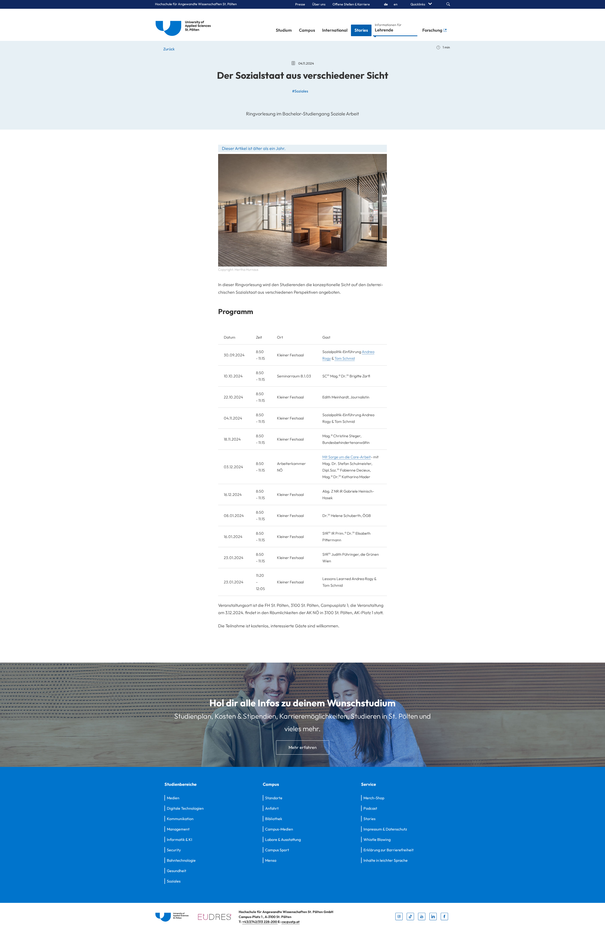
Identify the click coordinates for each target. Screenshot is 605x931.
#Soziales (300, 91)
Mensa (270, 860)
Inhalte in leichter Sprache (385, 860)
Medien (173, 798)
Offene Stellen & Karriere (351, 4)
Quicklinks (418, 4)
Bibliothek (273, 818)
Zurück (169, 49)
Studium (284, 30)
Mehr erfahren (303, 747)
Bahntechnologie (181, 860)
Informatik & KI (179, 839)
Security (174, 850)
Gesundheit (176, 870)
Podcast (370, 808)
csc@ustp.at (290, 922)
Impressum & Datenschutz (385, 829)
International (334, 30)
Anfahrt (272, 808)
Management (178, 829)
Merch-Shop (373, 798)
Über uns (318, 4)
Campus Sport (277, 850)
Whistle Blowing (377, 839)
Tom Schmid (344, 358)
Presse (300, 4)
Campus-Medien (279, 829)
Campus (307, 30)
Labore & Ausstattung (283, 839)
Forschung (432, 30)
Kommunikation (180, 818)
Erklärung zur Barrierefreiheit (388, 850)
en (396, 4)
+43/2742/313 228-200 (260, 922)
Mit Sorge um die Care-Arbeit (346, 457)
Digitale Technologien (185, 808)
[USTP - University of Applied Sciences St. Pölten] (184, 24)
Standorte (273, 798)
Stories (361, 30)
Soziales (174, 881)
